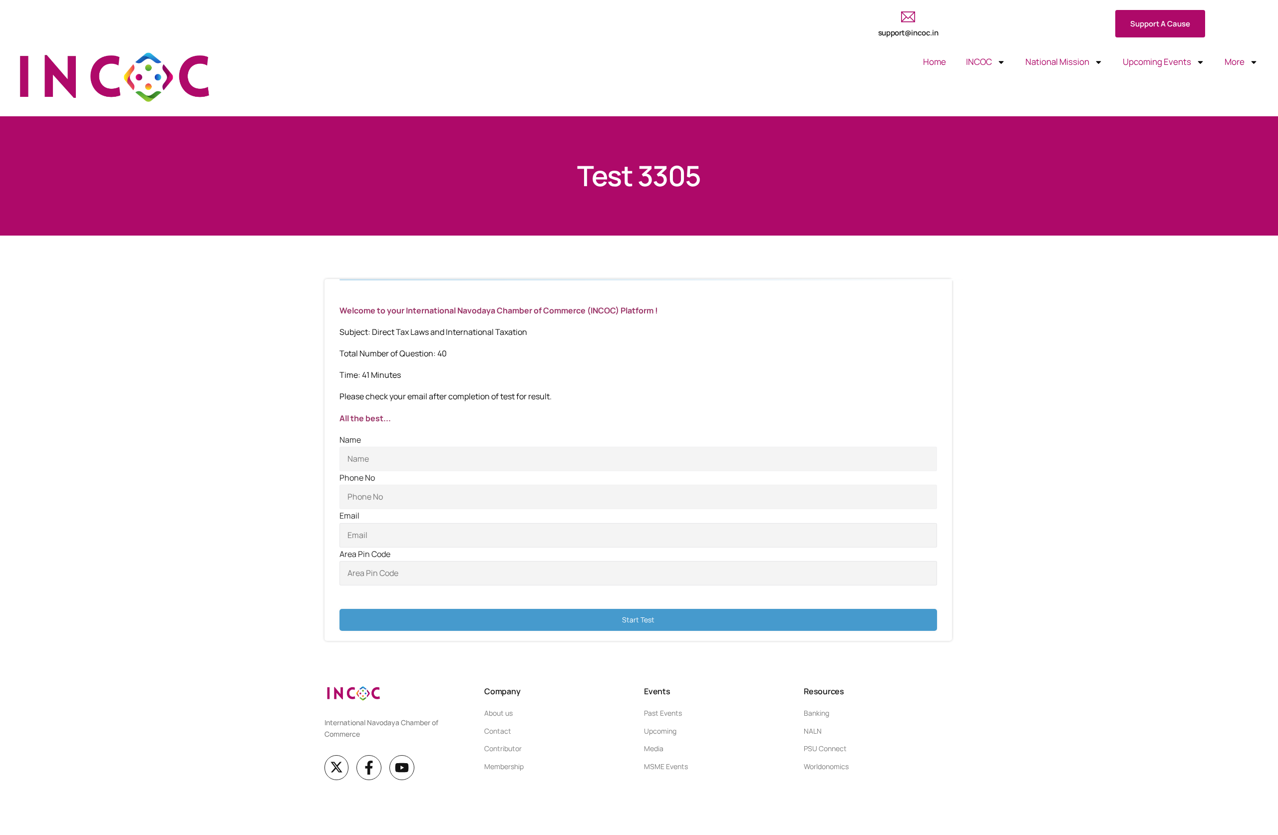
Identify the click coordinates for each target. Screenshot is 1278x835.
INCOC (979, 61)
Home (934, 61)
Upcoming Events (1157, 61)
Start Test (638, 619)
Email (349, 515)
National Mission (1057, 61)
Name (350, 439)
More (1235, 61)
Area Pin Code (364, 554)
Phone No (357, 477)
